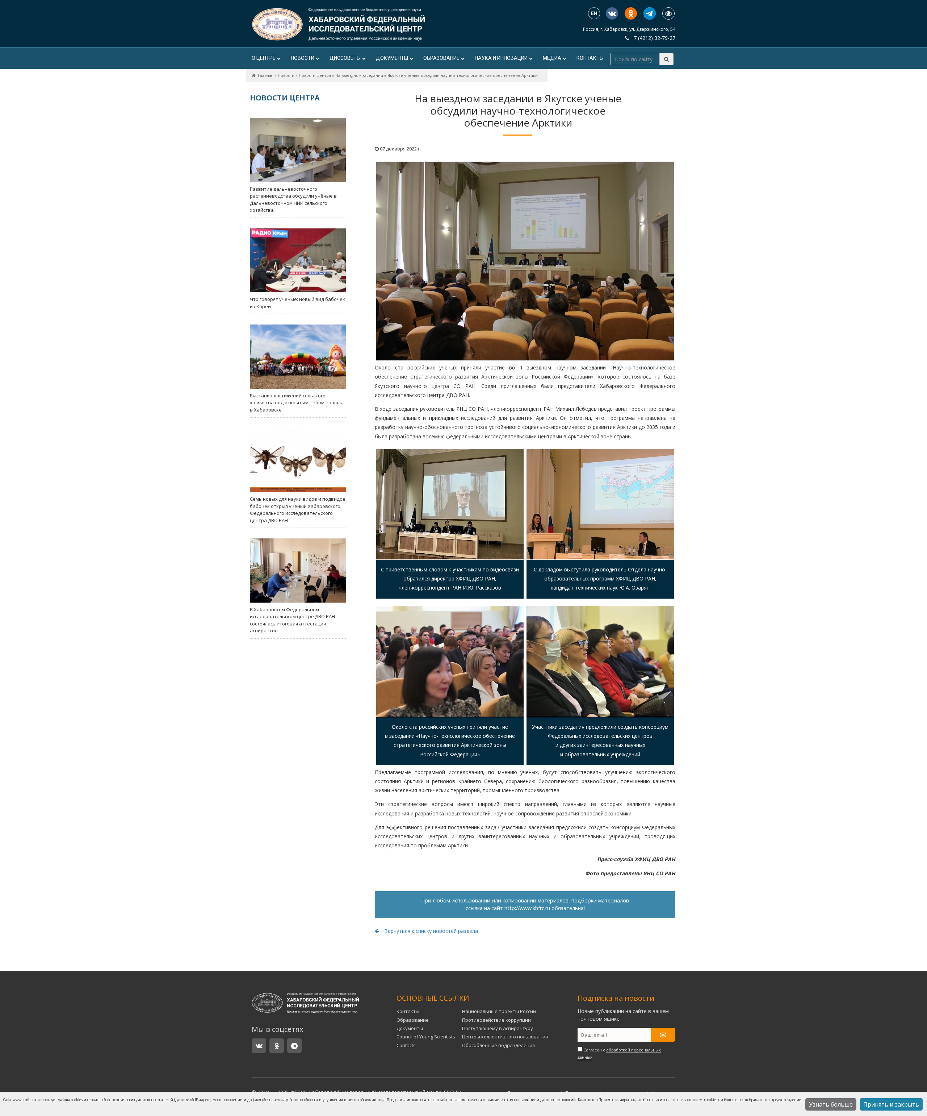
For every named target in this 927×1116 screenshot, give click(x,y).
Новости (302, 58)
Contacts (406, 1045)
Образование (441, 58)
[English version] (594, 14)
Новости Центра (315, 75)
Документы (392, 58)
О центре (264, 58)
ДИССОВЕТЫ (345, 58)
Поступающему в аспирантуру (497, 1028)
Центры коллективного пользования (505, 1036)
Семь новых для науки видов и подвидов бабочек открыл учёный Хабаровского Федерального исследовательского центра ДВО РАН (297, 510)
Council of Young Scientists (426, 1036)
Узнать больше (831, 1104)
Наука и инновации (501, 58)
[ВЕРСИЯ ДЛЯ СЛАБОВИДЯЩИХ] (668, 13)
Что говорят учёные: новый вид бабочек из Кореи (297, 303)
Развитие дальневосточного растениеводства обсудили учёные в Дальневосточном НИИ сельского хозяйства (293, 200)
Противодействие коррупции (496, 1020)
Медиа (552, 58)
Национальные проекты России (499, 1011)
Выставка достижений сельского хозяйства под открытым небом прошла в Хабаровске (297, 402)
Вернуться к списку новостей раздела (430, 930)
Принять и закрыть (891, 1104)
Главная (265, 75)
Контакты (590, 58)
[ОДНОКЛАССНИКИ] (631, 13)
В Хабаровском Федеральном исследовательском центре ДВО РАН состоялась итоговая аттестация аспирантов (292, 620)
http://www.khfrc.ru (527, 908)
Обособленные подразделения (498, 1045)
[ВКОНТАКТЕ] (612, 13)
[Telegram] (649, 13)
